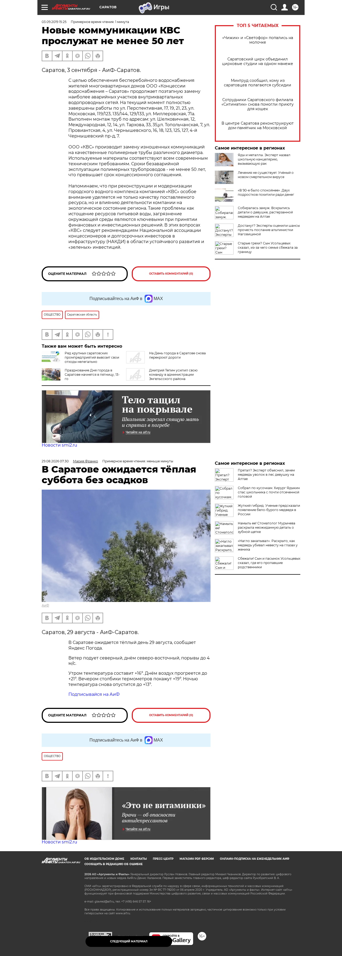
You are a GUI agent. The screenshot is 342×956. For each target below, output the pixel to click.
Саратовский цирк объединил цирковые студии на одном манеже (257, 61)
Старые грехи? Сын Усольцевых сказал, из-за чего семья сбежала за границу (268, 247)
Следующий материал (128, 941)
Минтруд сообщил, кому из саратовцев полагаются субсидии (257, 82)
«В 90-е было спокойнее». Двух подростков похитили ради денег (266, 192)
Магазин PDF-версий (197, 859)
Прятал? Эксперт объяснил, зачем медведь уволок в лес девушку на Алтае (266, 474)
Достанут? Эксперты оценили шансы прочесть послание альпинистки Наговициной (269, 230)
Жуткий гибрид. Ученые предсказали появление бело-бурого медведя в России (269, 510)
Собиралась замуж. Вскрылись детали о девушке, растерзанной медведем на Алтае (265, 212)
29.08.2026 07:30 (55, 461)
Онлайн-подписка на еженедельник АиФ (254, 859)
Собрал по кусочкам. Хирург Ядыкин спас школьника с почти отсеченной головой (269, 492)
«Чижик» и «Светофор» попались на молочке (257, 40)
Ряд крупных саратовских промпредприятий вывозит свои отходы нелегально (92, 357)
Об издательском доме (104, 859)
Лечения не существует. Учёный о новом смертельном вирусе (266, 175)
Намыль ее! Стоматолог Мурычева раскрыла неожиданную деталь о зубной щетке (266, 527)
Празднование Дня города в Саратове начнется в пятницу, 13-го (92, 374)
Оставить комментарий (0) (171, 273)
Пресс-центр (163, 859)
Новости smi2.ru (59, 445)
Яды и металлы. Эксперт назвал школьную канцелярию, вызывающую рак (264, 159)
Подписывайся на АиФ (94, 694)
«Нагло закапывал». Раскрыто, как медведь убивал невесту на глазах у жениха (268, 545)
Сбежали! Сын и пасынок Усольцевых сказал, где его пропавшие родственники (269, 562)
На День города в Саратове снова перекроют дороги (177, 355)
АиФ (45, 605)
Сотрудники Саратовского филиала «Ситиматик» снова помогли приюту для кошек (257, 104)
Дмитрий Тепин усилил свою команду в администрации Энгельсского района (173, 374)
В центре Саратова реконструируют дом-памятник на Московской (257, 125)
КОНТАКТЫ (138, 859)
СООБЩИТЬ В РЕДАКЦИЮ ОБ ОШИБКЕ (113, 864)
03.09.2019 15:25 (54, 22)
